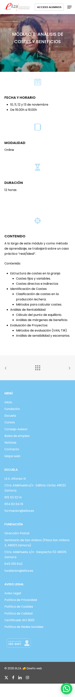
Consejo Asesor (16, 429)
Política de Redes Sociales (23, 627)
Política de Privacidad (20, 600)
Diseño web (34, 668)
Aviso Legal (12, 593)
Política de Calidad (18, 613)
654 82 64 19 (13, 504)
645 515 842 (13, 564)
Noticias (10, 442)
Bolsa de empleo (17, 436)
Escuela (10, 415)
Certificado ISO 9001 (19, 620)
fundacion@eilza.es (18, 570)
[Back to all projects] (37, 367)
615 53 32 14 (13, 497)
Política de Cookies (18, 606)
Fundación (12, 409)
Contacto (11, 449)
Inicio (8, 402)
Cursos (9, 422)
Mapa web (12, 456)
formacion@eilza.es (19, 511)
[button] (69, 7)
